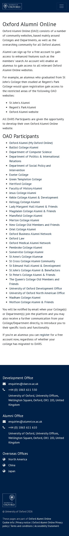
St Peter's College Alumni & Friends (32, 275)
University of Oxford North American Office (37, 293)
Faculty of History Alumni (25, 188)
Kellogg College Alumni (24, 202)
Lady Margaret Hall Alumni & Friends (33, 206)
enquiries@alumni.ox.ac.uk (25, 421)
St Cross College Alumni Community (32, 261)
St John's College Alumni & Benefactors (34, 270)
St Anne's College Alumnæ (26, 256)
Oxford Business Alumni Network (30, 234)
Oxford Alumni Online (40, 518)
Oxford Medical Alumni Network (30, 243)
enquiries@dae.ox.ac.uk (23, 384)
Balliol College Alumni (23, 147)
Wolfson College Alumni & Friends (31, 302)
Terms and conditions (21, 526)
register (45, 335)
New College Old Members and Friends (34, 225)
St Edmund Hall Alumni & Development (35, 266)
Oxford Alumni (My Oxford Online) (31, 143)
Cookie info (8, 522)
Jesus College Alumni (22, 193)
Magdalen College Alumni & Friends (32, 211)
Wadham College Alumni (24, 297)
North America (17, 459)
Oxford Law (16, 238)
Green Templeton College (25, 179)
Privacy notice (23, 522)
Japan (11, 471)
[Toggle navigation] (61, 6)
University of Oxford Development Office (35, 288)
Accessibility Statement (46, 526)
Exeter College (18, 175)
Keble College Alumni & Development (33, 197)
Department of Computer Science (30, 152)
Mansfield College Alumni (25, 216)
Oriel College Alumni (22, 229)
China (11, 465)
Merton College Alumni (24, 220)
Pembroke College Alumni (25, 247)
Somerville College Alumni (26, 252)
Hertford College (20, 184)
